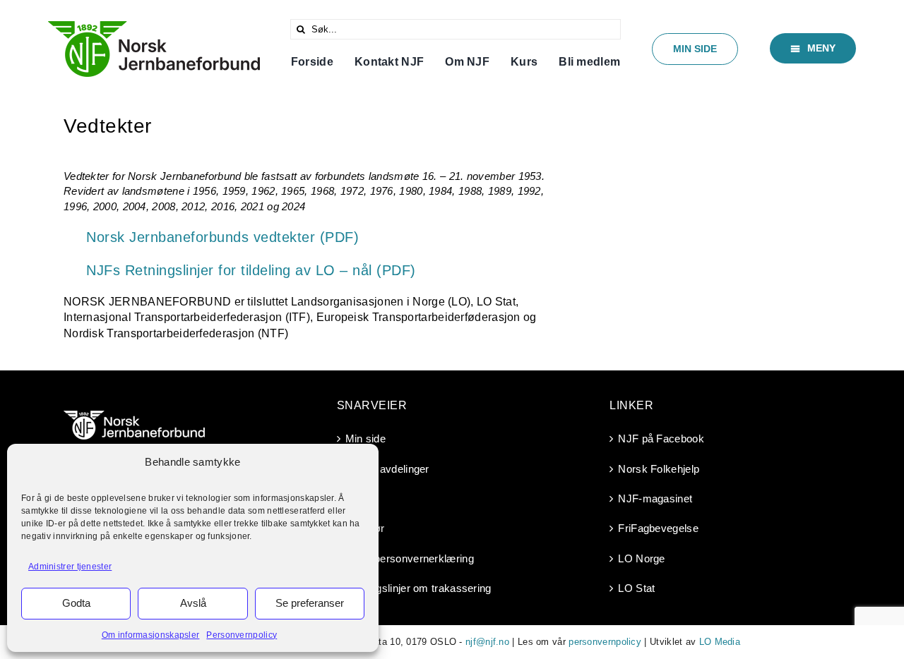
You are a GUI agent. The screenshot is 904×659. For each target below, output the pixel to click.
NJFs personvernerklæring (409, 558)
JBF (355, 498)
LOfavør (365, 528)
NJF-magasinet (655, 498)
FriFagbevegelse (658, 528)
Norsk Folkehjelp (658, 469)
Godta (76, 603)
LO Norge (641, 558)
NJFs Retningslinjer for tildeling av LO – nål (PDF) (251, 270)
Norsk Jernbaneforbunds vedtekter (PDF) (222, 237)
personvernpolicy (605, 641)
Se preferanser (309, 603)
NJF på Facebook (661, 439)
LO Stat (636, 588)
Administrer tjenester (70, 567)
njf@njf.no (487, 641)
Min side (365, 439)
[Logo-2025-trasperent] (154, 26)
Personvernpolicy (241, 635)
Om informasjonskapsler (151, 635)
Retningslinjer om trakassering (418, 588)
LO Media (719, 641)
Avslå (193, 603)
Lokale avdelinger (387, 469)
